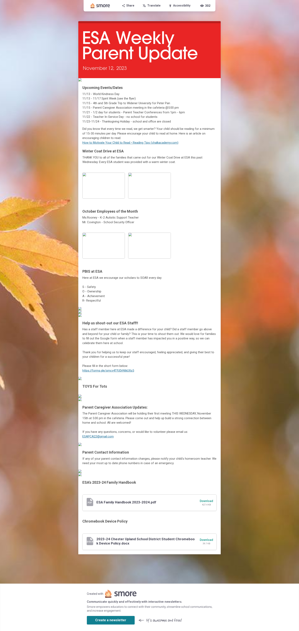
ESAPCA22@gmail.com (98, 436)
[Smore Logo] (100, 5)
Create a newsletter (110, 620)
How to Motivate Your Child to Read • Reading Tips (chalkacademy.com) (130, 142)
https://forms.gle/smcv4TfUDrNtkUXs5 (108, 370)
